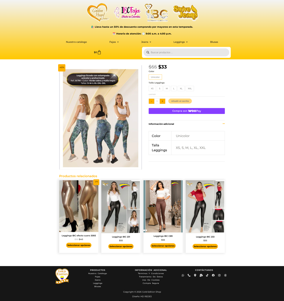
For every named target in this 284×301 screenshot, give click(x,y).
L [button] (173, 88)
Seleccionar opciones (78, 245)
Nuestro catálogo (76, 42)
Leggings (179, 42)
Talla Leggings (156, 82)
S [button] (159, 88)
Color (151, 71)
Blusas (214, 42)
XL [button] (181, 88)
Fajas (112, 42)
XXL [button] (190, 88)
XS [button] (152, 88)
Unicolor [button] (155, 77)
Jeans (144, 42)
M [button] (167, 88)
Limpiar (152, 94)
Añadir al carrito (180, 101)
